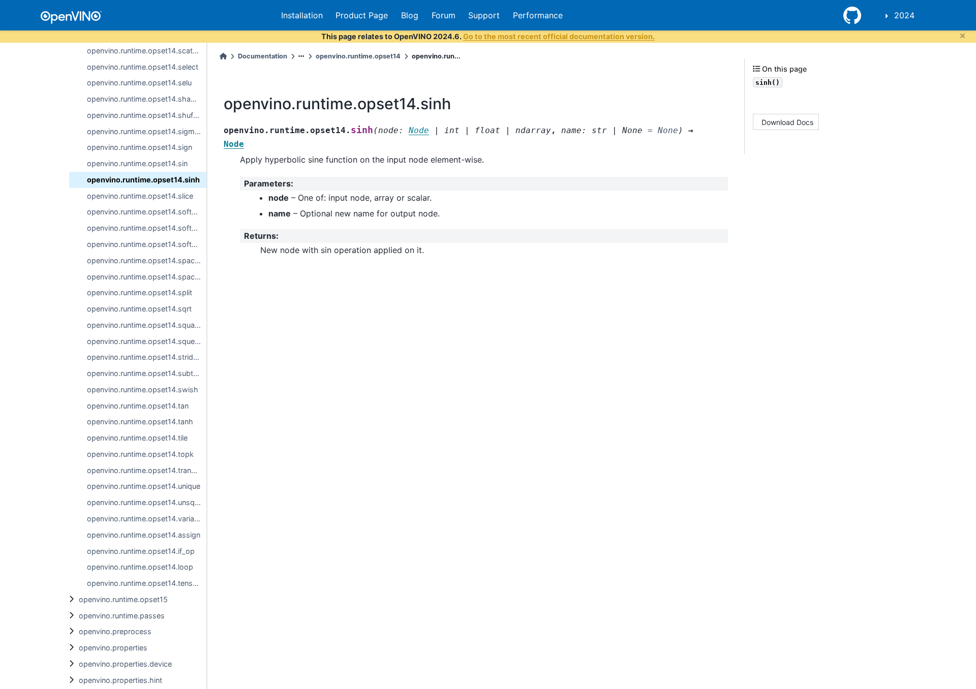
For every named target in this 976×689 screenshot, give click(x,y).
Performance (538, 15)
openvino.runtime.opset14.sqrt (139, 308)
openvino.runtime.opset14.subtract (146, 373)
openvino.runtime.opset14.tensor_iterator (146, 583)
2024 (904, 15)
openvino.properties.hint (120, 680)
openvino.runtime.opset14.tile (137, 437)
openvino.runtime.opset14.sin (137, 163)
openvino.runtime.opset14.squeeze (146, 341)
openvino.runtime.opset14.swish (142, 389)
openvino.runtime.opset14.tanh (140, 421)
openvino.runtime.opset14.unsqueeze (146, 502)
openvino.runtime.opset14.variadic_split (146, 518)
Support (484, 15)
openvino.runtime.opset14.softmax (146, 211)
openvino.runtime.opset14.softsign (146, 244)
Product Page (362, 15)
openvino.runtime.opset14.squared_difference (146, 325)
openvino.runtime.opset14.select (142, 66)
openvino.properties (113, 647)
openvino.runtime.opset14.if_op (141, 551)
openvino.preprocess (115, 631)
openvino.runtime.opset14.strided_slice (146, 357)
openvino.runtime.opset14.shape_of (146, 99)
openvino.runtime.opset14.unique (143, 486)
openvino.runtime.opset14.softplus (146, 228)
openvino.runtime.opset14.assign (143, 534)
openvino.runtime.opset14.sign (139, 147)
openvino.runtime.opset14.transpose (146, 470)
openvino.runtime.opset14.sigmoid (146, 131)
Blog (409, 15)
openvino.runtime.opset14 (358, 56)
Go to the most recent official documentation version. (559, 36)
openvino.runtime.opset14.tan (138, 405)
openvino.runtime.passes (122, 615)
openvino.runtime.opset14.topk (140, 454)
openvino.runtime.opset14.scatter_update (146, 50)
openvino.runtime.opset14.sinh (143, 179)
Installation (302, 15)
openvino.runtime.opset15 (123, 599)
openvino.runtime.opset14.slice (140, 196)
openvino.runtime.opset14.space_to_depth (146, 276)
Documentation (262, 56)
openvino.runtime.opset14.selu (139, 82)
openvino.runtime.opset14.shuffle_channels (146, 115)
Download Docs (787, 121)
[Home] (223, 56)
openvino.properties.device (125, 664)
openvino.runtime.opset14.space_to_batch (146, 260)
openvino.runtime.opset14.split (139, 292)
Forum (443, 15)
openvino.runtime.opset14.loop (140, 566)
